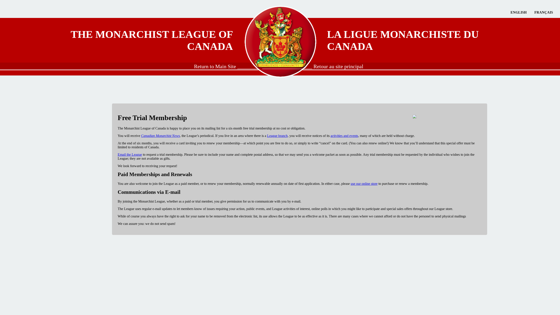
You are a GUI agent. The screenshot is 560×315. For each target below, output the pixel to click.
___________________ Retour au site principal (312, 66)
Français (543, 12)
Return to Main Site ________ (226, 66)
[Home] (280, 40)
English (519, 12)
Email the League (130, 154)
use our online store (364, 184)
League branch (277, 136)
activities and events (344, 136)
